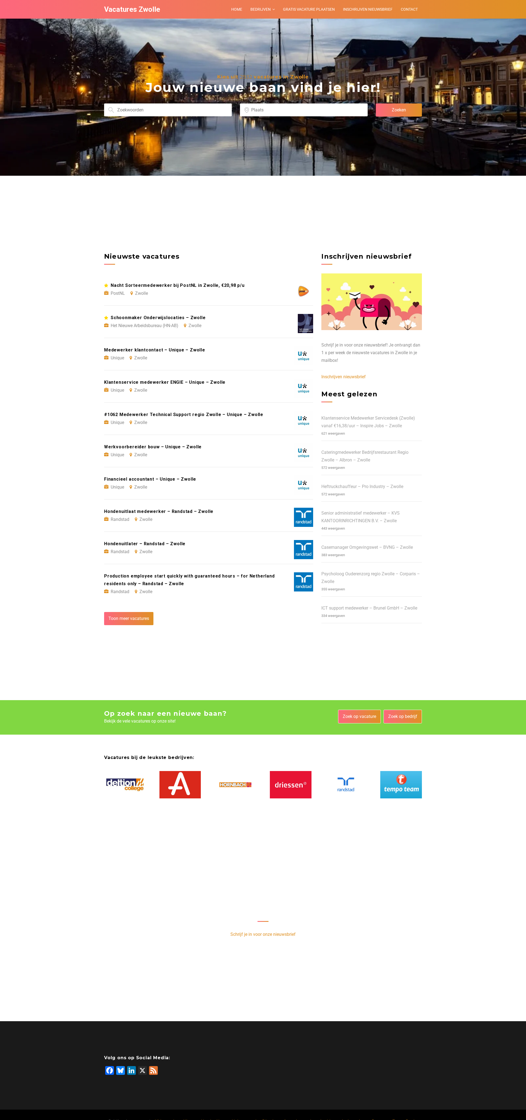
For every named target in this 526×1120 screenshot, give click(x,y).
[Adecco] (180, 785)
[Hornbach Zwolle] (235, 784)
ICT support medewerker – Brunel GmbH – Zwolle (369, 608)
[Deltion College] (125, 785)
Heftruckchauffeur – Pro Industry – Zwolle (362, 486)
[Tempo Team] (401, 785)
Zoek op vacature (359, 716)
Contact (409, 9)
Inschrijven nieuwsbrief (368, 9)
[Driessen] (290, 785)
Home (236, 9)
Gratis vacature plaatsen (309, 9)
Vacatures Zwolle (132, 9)
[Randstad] (346, 784)
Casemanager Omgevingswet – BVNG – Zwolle (367, 547)
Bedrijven (260, 9)
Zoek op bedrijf (402, 716)
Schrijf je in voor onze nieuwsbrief (263, 934)
